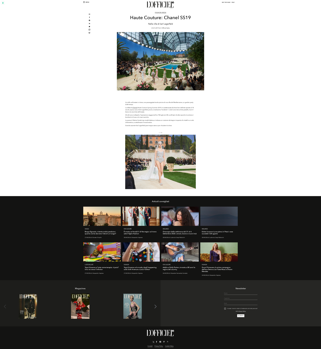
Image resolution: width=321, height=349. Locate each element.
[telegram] (89, 33)
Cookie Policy (169, 346)
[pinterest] (89, 20)
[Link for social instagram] (160, 342)
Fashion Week (160, 13)
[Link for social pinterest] (164, 342)
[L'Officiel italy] (160, 5)
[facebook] (89, 17)
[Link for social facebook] (156, 342)
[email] (89, 14)
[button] (194, 162)
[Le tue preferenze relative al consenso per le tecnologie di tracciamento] (3, 3)
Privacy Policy (242, 311)
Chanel (135, 107)
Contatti (150, 346)
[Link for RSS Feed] (167, 342)
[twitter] (89, 26)
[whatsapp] (89, 29)
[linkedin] (89, 23)
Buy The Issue (226, 2)
